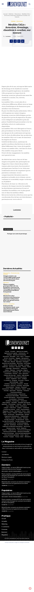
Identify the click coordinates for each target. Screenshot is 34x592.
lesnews (8, 36)
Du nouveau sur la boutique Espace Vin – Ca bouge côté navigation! (9, 326)
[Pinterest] (19, 41)
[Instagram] (16, 348)
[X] (15, 41)
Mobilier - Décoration (15, 14)
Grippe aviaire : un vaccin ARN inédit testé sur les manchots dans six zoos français (11, 278)
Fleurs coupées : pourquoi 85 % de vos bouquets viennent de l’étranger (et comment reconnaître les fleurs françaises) (11, 288)
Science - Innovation (8, 303)
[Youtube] (22, 348)
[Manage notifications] (30, 588)
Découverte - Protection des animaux (11, 274)
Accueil (5, 14)
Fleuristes (6, 282)
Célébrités (6, 294)
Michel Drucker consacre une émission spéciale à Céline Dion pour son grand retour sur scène (11, 299)
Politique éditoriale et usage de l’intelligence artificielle (17, 542)
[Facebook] (11, 41)
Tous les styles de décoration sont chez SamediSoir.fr (25, 326)
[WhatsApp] (22, 41)
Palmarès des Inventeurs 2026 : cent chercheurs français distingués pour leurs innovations (11, 308)
